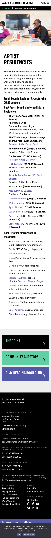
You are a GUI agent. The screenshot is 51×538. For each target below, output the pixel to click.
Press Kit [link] (31, 488)
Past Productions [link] (35, 491)
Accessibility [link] (8, 488)
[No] (48, 530)
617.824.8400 (8, 429)
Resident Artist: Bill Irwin (22, 159)
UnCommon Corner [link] (11, 419)
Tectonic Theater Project (31, 281)
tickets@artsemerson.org (14, 425)
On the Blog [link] (33, 500)
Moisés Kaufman (18, 277)
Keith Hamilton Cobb (20, 293)
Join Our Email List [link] (11, 504)
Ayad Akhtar (15, 207)
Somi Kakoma (16, 309)
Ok (19, 534)
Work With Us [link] (8, 501)
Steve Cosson (16, 223)
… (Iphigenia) (16, 164)
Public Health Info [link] (10, 497)
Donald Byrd (15, 265)
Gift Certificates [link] (9, 494)
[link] (28, 504)
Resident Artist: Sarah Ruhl (23, 144)
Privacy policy (29, 534)
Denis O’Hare (16, 285)
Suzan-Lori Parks (18, 211)
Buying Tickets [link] (9, 491)
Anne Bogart (15, 215)
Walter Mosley (16, 202)
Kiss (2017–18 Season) (20, 190)
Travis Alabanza (17, 253)
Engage (6, 8)
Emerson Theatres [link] (10, 416)
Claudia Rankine (17, 198)
